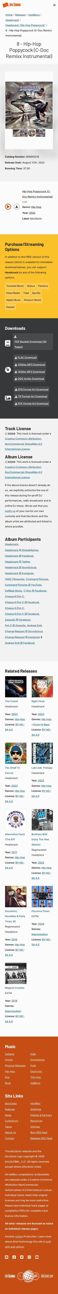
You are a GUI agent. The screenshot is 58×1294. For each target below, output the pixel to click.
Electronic (36, 1071)
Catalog (9, 1054)
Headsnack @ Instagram (19, 573)
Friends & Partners (41, 1115)
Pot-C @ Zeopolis (15, 625)
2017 (14, 852)
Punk (33, 1065)
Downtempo (37, 1059)
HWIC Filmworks (14, 579)
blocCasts (11, 1103)
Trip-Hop (35, 1077)
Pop (7, 1077)
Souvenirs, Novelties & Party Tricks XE (15, 916)
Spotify (36, 292)
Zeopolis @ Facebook (17, 619)
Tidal (26, 292)
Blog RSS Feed (38, 1132)
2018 (14, 1000)
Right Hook (38, 701)
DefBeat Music (13, 590)
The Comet (11, 701)
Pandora (43, 285)
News (8, 1115)
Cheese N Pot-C (14, 596)
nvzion (19, 1236)
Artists (9, 1059)
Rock (8, 1083)
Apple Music (13, 299)
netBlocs (35, 1083)
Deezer (10, 307)
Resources (36, 1120)
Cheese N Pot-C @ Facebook (22, 602)
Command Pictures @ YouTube (23, 584)
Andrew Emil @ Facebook (20, 642)
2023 (14, 714)
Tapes (8, 1126)
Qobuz (31, 285)
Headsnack (11, 544)
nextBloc (35, 1103)
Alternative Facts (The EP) (15, 837)
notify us (10, 511)
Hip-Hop (10, 1071)
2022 (32, 212)
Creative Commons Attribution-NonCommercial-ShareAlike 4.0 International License (23, 444)
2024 (41, 923)
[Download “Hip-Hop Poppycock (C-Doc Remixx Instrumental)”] (17, 207)
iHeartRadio (13, 292)
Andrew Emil (34, 625)
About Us (10, 1132)
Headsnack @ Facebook (19, 555)
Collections (11, 1120)
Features (10, 1109)
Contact (9, 1138)
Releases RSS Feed (41, 1138)
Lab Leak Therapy (42, 767)
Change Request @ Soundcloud (24, 631)
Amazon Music (32, 299)
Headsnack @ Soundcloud (20, 567)
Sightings (35, 1109)
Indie (33, 1054)
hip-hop (36, 207)
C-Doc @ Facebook (35, 590)
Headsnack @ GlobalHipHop (21, 550)
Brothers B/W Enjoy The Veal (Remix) (40, 839)
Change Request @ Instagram (22, 637)
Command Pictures (37, 579)
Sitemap (35, 1126)
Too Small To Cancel (12, 770)
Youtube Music (15, 285)
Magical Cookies (14, 987)
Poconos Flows (41, 911)
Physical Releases (15, 1065)
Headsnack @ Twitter (17, 561)
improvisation (40, 934)
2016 (14, 939)
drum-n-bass (41, 724)
